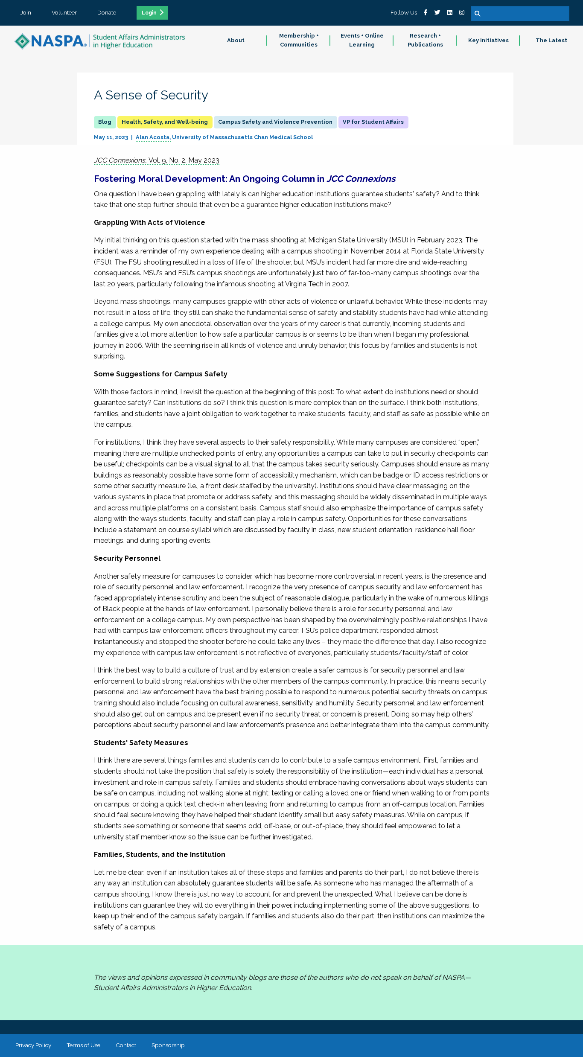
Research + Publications (425, 40)
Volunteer (64, 12)
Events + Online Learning (362, 40)
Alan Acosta (152, 137)
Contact (126, 1045)
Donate (106, 12)
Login (149, 13)
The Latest (551, 40)
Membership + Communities (299, 40)
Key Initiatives (488, 40)
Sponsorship (168, 1045)
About (236, 40)
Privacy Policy (33, 1045)
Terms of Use (83, 1045)
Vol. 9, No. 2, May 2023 (156, 160)
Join (25, 12)
